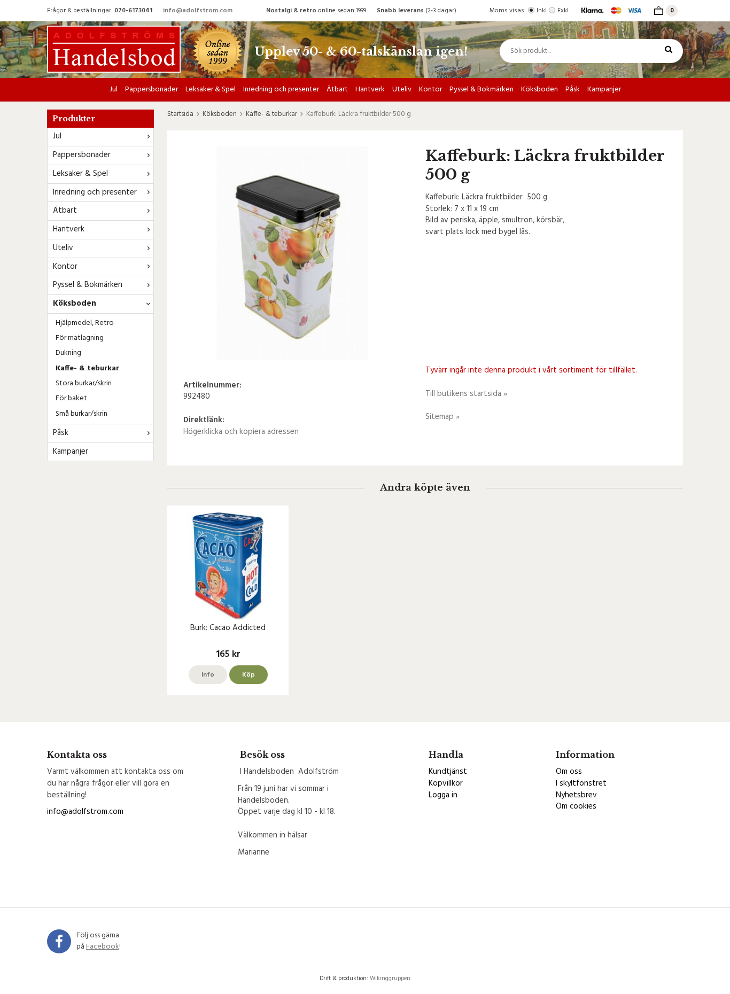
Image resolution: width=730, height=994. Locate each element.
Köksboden (539, 89)
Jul (114, 89)
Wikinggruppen (390, 978)
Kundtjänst (448, 771)
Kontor (430, 89)
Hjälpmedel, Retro (85, 323)
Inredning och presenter (281, 89)
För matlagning (80, 338)
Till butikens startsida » (466, 393)
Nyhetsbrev (576, 795)
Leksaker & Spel (210, 89)
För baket (71, 398)
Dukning (68, 353)
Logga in (443, 795)
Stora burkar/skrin (84, 383)
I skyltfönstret (581, 783)
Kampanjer (604, 89)
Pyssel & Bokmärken (481, 89)
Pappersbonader (151, 89)
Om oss (569, 771)
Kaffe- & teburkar (87, 368)
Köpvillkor (446, 783)
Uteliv (401, 89)
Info (207, 675)
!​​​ (103, 947)
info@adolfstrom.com (197, 10)
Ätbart (337, 89)
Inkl (542, 10)
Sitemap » (442, 416)
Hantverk (370, 89)
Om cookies (576, 806)
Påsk (572, 89)
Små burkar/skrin (81, 414)
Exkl (563, 10)
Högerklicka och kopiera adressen (241, 431)
